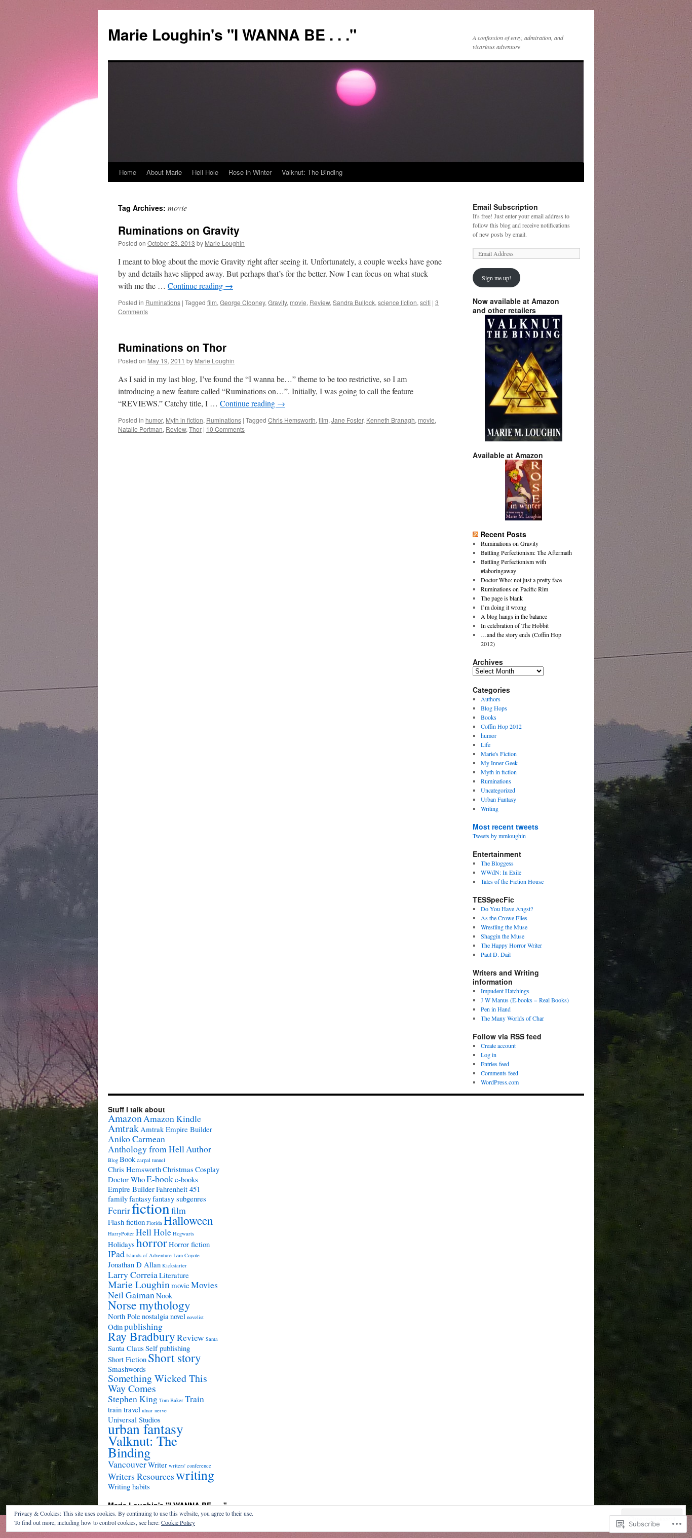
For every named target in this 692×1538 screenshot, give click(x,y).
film (212, 302)
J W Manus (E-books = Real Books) (525, 1000)
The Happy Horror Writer (511, 945)
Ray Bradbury (141, 1336)
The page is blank (502, 598)
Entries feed (495, 1064)
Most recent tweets (506, 826)
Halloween (188, 1220)
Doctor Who (126, 1179)
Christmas (178, 1169)
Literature (174, 1275)
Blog (113, 1160)
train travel (124, 1409)
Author (198, 1149)
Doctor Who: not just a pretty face (521, 580)
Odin (115, 1327)
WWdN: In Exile (501, 872)
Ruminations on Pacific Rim (514, 589)
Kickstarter (174, 1265)
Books (488, 717)
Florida (154, 1222)
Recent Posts (503, 534)
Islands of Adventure (149, 1255)
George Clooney (242, 302)
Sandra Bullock (354, 302)
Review (320, 302)
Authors (491, 699)
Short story (174, 1357)
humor (154, 420)
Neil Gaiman (131, 1295)
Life (485, 744)
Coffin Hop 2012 (501, 726)
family (118, 1198)
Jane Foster (347, 420)
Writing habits (129, 1486)
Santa (212, 1338)
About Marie (164, 172)
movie (298, 302)
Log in (488, 1055)
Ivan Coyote (186, 1255)
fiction (151, 1208)
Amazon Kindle (172, 1118)
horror (151, 1242)
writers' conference (190, 1465)
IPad (116, 1254)
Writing (489, 808)
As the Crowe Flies (504, 918)
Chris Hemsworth (292, 420)
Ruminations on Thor (172, 347)
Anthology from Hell (146, 1149)
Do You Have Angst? (507, 909)
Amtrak (123, 1128)
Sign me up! (496, 278)
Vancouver (127, 1464)
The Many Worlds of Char (512, 1018)
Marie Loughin (225, 243)
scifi (425, 302)
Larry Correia (133, 1274)
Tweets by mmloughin (499, 836)
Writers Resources (141, 1476)
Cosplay (207, 1169)
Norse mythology (149, 1305)
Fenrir (119, 1210)
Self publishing (167, 1348)
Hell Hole (205, 172)
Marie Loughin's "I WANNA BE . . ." (232, 34)
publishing (143, 1326)
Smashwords (127, 1369)
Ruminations (162, 302)
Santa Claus (126, 1348)
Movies (204, 1285)
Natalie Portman (140, 429)
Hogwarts (183, 1233)
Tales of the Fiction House (512, 881)
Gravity (277, 302)
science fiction (397, 302)
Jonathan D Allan (134, 1264)
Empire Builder (131, 1189)
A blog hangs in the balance (514, 616)
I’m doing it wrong (503, 607)
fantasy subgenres (179, 1198)
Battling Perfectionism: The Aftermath (526, 552)
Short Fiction (127, 1359)
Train (194, 1399)
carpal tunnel (151, 1160)
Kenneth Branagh (390, 420)
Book (127, 1159)
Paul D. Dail (496, 954)
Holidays (121, 1244)
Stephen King (133, 1399)
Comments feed (499, 1073)
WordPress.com (500, 1082)
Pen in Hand (496, 1009)
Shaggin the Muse (502, 936)
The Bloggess (497, 863)
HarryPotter (121, 1233)
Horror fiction (189, 1244)
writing (195, 1474)
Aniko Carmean (136, 1139)
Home (127, 172)
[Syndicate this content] (475, 534)
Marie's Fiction (499, 753)
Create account (498, 1045)
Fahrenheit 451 (178, 1189)
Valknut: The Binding (312, 172)
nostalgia (155, 1316)
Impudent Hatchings (505, 991)
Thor (195, 429)
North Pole (124, 1316)
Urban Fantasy (498, 799)
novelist (195, 1317)
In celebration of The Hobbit (515, 625)
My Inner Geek (499, 763)
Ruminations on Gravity (179, 230)
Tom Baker (171, 1400)
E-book (159, 1179)
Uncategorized (498, 790)
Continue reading (200, 285)
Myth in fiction (184, 420)
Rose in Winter (250, 172)
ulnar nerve (154, 1410)
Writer (157, 1464)
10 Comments (225, 429)
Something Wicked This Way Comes (157, 1383)
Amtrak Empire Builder (176, 1129)
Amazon (125, 1118)
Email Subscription (505, 207)
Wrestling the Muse (504, 927)
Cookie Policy (178, 1522)
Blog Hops (494, 708)
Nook (164, 1295)
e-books (186, 1179)
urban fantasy (145, 1428)
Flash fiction (126, 1222)
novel (177, 1316)
